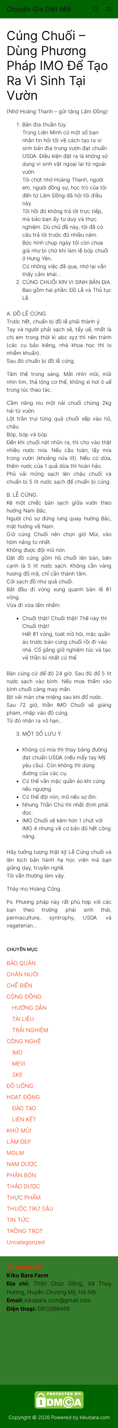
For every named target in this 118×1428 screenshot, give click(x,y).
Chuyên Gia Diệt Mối (39, 9)
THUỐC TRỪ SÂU (30, 1208)
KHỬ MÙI (19, 1130)
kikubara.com (95, 1417)
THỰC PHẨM (24, 1197)
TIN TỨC (18, 1220)
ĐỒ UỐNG (20, 1086)
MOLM (15, 1153)
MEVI (18, 1063)
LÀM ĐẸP (19, 1141)
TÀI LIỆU (23, 1019)
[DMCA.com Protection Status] (59, 1407)
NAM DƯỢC (22, 1164)
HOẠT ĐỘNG (23, 1097)
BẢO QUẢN (21, 963)
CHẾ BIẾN (19, 985)
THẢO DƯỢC (23, 1186)
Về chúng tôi (24, 1267)
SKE (17, 1074)
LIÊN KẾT (24, 1119)
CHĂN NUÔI (22, 974)
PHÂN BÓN (21, 1175)
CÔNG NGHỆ (24, 1041)
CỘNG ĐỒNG (24, 996)
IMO (17, 1052)
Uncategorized (26, 1242)
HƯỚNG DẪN (29, 1008)
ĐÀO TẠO (24, 1108)
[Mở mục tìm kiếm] (95, 9)
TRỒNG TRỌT (25, 1231)
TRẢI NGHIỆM (30, 1030)
